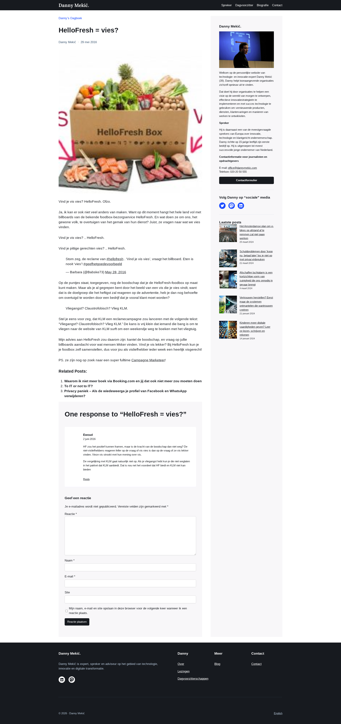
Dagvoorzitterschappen (193, 678)
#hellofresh (115, 259)
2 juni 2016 (89, 438)
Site (67, 592)
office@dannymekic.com (242, 167)
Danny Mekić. (74, 5)
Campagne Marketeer (148, 360)
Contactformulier (246, 180)
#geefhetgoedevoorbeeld (102, 264)
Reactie (71, 514)
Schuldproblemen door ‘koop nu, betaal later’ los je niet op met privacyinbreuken (256, 255)
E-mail (70, 576)
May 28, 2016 (115, 272)
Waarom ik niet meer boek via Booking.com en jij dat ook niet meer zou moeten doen (133, 381)
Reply (86, 479)
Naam (70, 560)
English (278, 713)
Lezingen (184, 671)
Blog (217, 664)
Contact (256, 664)
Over (181, 664)
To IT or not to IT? (78, 386)
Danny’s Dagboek (70, 18)
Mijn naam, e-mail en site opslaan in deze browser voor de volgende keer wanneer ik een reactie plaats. (128, 611)
